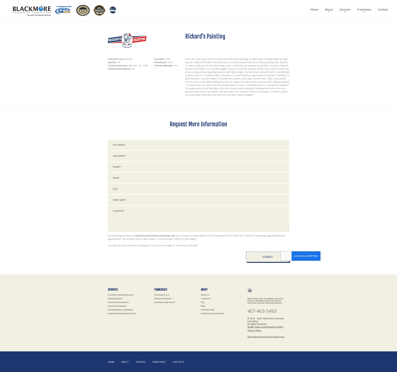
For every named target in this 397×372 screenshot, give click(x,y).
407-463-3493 (262, 311)
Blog (203, 306)
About (329, 9)
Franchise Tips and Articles (212, 313)
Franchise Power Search (164, 302)
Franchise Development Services (122, 313)
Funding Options (115, 298)
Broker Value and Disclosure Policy (265, 326)
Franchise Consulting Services (121, 295)
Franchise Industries (163, 298)
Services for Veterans (117, 306)
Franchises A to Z (161, 295)
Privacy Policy (254, 330)
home (111, 361)
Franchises (364, 9)
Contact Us (205, 298)
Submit (267, 257)
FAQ (203, 302)
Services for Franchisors (118, 302)
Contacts (178, 361)
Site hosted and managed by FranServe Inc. (266, 336)
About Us (205, 295)
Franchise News (207, 309)
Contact (383, 9)
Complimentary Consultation (120, 309)
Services (345, 9)
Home (314, 9)
